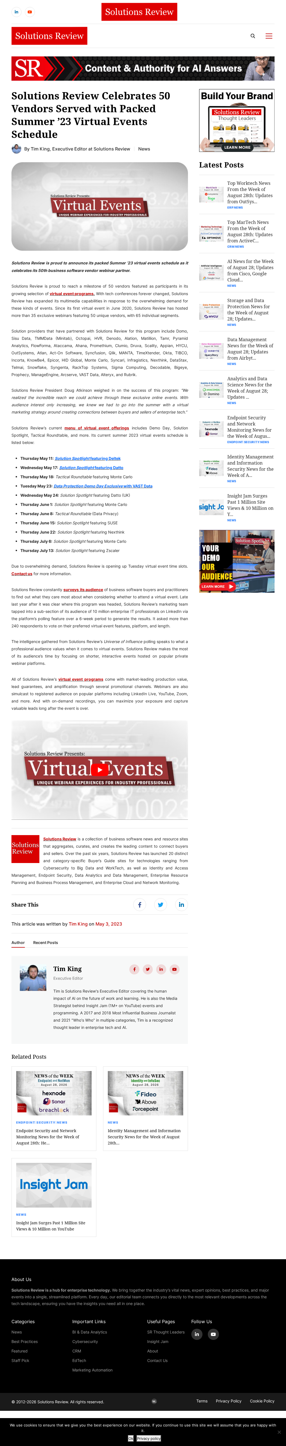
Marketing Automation (92, 1370)
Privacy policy (149, 1438)
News (144, 148)
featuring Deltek (88, 458)
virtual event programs (72, 293)
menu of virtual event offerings (97, 428)
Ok (130, 1438)
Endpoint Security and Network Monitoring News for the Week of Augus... (249, 427)
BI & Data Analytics (89, 1332)
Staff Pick (20, 1360)
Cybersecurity (85, 1341)
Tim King (40, 148)
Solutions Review (60, 839)
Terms (202, 1401)
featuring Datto (91, 467)
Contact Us (157, 1360)
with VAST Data (103, 486)
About (152, 1351)
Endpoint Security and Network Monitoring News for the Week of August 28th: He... (47, 1137)
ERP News (235, 207)
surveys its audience (83, 589)
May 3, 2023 (109, 924)
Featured (19, 1351)
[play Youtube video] (99, 770)
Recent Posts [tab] (45, 942)
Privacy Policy (229, 1401)
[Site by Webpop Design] (154, 1401)
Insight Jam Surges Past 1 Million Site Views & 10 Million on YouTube (50, 1226)
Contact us (21, 573)
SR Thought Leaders (166, 1332)
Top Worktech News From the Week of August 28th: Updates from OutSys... (250, 192)
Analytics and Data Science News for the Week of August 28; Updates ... (249, 388)
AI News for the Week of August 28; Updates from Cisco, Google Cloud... (250, 270)
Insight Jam (157, 1341)
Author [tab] (18, 942)
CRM (76, 1351)
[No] (279, 1432)
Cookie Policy (262, 1401)
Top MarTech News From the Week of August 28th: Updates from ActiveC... (250, 231)
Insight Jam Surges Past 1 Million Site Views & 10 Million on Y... (250, 505)
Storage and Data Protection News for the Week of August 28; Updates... (248, 309)
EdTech (79, 1360)
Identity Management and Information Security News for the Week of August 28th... (144, 1137)
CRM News (235, 246)
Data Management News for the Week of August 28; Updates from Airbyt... (250, 348)
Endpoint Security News (42, 1122)
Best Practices (24, 1341)
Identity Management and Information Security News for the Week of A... (250, 466)
